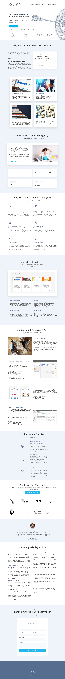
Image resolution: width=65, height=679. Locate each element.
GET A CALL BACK (13, 25)
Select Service (21, 637)
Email (35, 627)
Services (37, 4)
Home (32, 4)
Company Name (21, 632)
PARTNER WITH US (15, 161)
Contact (54, 4)
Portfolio (43, 4)
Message (21, 642)
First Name (21, 627)
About (49, 4)
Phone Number (35, 632)
